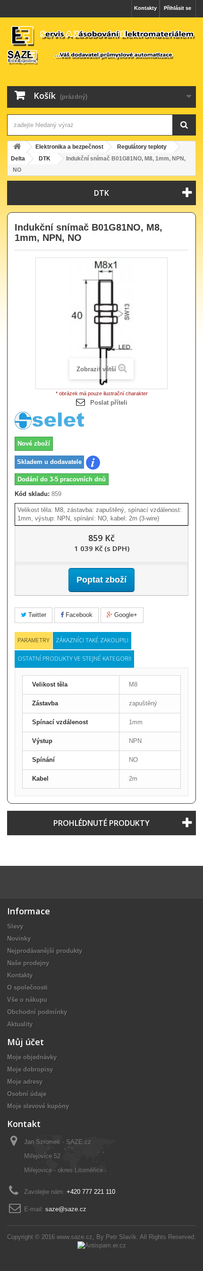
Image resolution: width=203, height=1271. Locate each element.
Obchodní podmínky (37, 1011)
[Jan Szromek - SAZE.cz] (101, 44)
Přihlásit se (177, 8)
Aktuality (20, 1024)
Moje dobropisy (30, 1069)
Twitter (36, 614)
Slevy (15, 926)
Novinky (19, 938)
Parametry (33, 640)
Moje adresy (24, 1081)
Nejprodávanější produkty (44, 950)
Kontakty (145, 8)
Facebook (78, 614)
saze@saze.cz (65, 1209)
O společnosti (27, 987)
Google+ (124, 614)
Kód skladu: (32, 493)
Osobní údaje (26, 1093)
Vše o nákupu (27, 999)
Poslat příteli (108, 402)
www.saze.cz (75, 1236)
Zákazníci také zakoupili (92, 640)
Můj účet (25, 1041)
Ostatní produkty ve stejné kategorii (74, 659)
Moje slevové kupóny (38, 1106)
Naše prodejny (28, 963)
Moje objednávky (32, 1057)
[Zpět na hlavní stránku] (17, 147)
